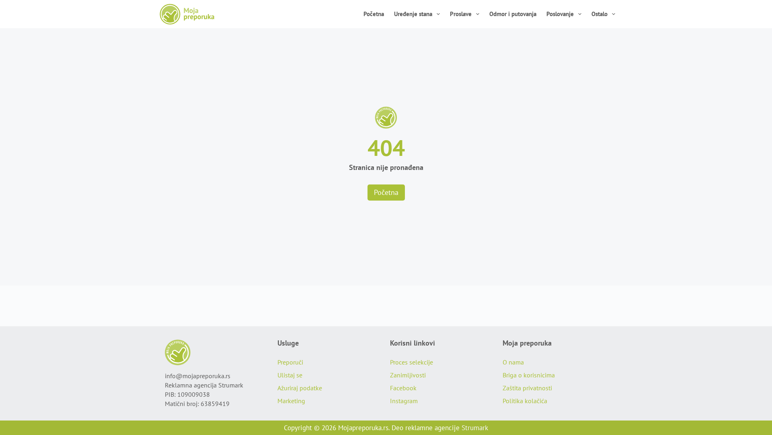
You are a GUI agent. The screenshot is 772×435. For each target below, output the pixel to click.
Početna (373, 14)
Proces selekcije (411, 362)
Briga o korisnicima (529, 375)
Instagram (404, 401)
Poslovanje (560, 14)
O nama (513, 362)
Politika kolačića (525, 401)
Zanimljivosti (408, 375)
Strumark (475, 427)
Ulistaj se (289, 375)
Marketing (291, 401)
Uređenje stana (413, 14)
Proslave (461, 14)
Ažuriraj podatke (299, 388)
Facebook (403, 388)
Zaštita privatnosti (527, 388)
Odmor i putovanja (512, 14)
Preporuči (290, 362)
